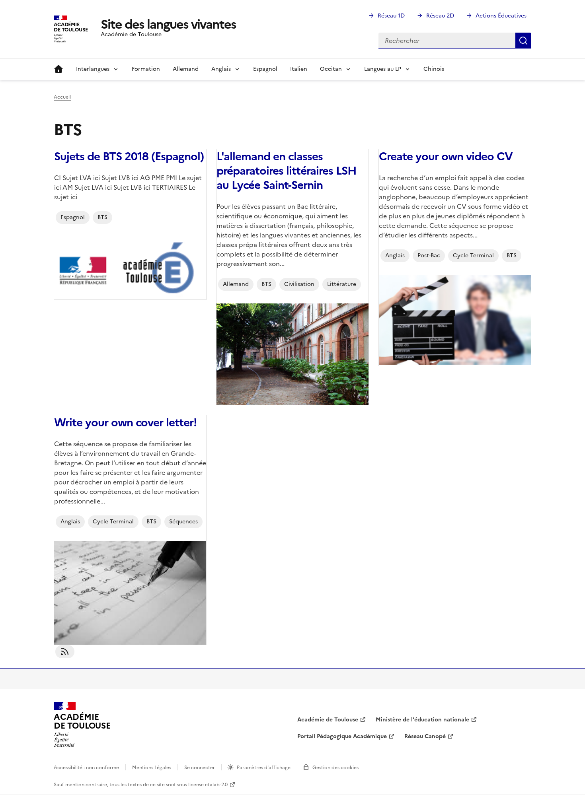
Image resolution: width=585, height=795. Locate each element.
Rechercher (523, 41)
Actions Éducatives (501, 16)
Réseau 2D (440, 16)
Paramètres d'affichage (264, 767)
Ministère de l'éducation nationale (422, 719)
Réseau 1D (391, 16)
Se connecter (199, 767)
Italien (298, 69)
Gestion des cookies (335, 767)
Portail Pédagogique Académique (342, 736)
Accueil (58, 69)
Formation (146, 69)
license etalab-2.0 (208, 784)
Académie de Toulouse (327, 719)
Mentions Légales (151, 767)
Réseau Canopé (425, 736)
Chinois (433, 69)
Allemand (186, 69)
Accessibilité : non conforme (86, 767)
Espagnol (265, 69)
